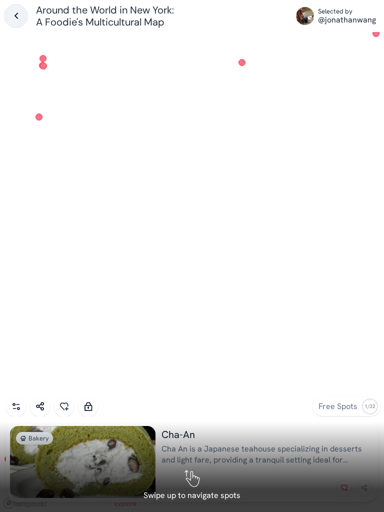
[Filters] (16, 406)
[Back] (16, 16)
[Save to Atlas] (64, 406)
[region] (192, 256)
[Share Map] (40, 406)
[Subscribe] (88, 406)
